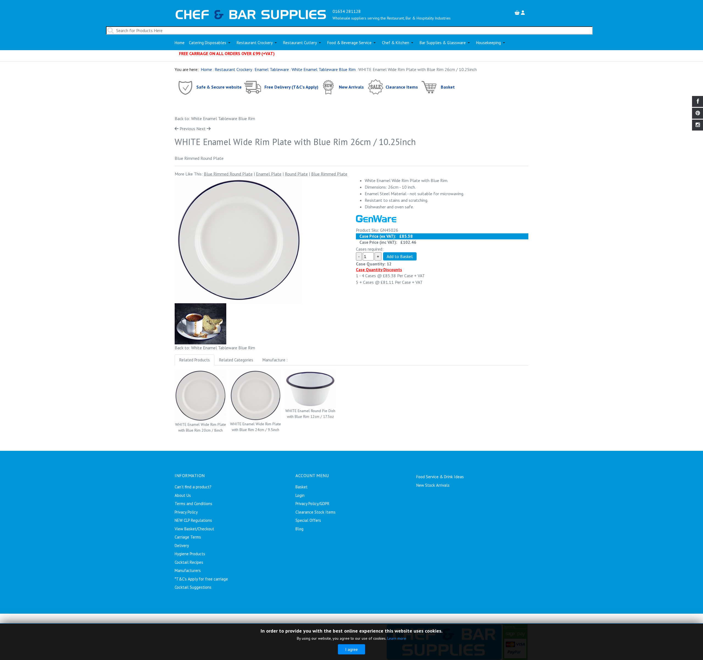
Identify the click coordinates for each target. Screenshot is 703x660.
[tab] (194, 360)
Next (201, 128)
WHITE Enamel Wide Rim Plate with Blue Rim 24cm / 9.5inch (255, 426)
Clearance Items (402, 86)
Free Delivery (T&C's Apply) (291, 86)
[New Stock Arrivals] (328, 86)
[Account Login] (523, 12)
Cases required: (369, 249)
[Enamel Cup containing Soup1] (200, 323)
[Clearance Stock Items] (375, 86)
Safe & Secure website (219, 86)
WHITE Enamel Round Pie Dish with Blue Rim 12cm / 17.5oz (310, 413)
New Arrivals (351, 86)
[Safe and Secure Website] (185, 86)
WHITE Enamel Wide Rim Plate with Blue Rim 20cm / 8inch (200, 427)
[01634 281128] (250, 14)
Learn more (396, 638)
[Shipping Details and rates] (253, 86)
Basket (448, 86)
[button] (211, 43)
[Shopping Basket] (518, 12)
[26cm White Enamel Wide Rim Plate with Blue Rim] (239, 240)
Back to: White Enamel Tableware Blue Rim (215, 118)
